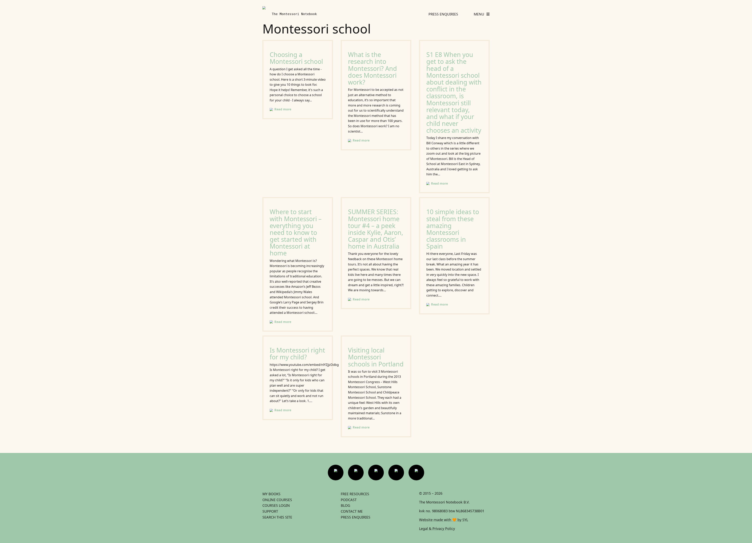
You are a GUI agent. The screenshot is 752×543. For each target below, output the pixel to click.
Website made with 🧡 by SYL (443, 519)
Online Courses (277, 499)
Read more (282, 109)
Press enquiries (355, 517)
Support (270, 511)
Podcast (349, 499)
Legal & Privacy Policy (437, 528)
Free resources (355, 494)
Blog (345, 505)
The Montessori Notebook (294, 14)
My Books (271, 494)
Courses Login (276, 505)
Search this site (277, 517)
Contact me (352, 511)
